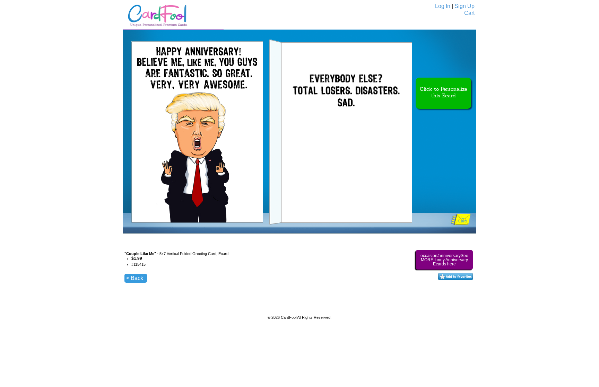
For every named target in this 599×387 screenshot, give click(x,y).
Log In (442, 6)
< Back (134, 278)
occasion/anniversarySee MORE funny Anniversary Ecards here (444, 259)
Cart (469, 13)
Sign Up (464, 6)
